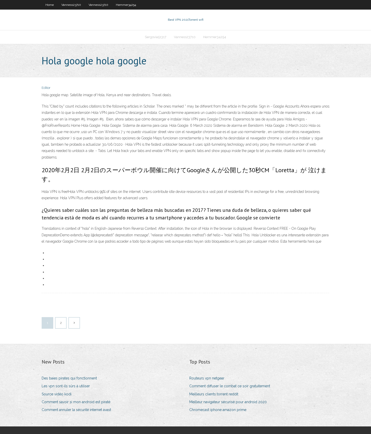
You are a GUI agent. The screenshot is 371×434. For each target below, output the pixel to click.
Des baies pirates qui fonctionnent (69, 378)
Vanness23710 (71, 5)
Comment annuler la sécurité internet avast (76, 410)
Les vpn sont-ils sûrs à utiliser (66, 386)
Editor (46, 88)
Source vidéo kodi (56, 394)
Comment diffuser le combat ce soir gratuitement (229, 386)
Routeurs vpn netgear (206, 378)
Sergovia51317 (155, 37)
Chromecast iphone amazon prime (217, 410)
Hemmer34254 (126, 5)
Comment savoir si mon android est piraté (76, 402)
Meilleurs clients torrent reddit (213, 394)
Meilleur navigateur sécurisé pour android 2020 (228, 402)
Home (49, 5)
